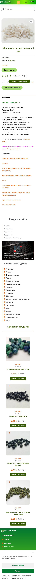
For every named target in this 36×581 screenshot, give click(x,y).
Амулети (5, 163)
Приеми (18, 571)
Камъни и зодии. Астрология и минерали (17, 176)
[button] (33, 552)
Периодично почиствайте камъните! (15, 159)
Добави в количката (19, 81)
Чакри (4, 180)
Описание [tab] (6, 97)
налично (18, 364)
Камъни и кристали (9, 205)
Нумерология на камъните (11, 200)
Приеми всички (18, 565)
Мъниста (12, 61)
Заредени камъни (13, 149)
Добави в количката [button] (18, 378)
